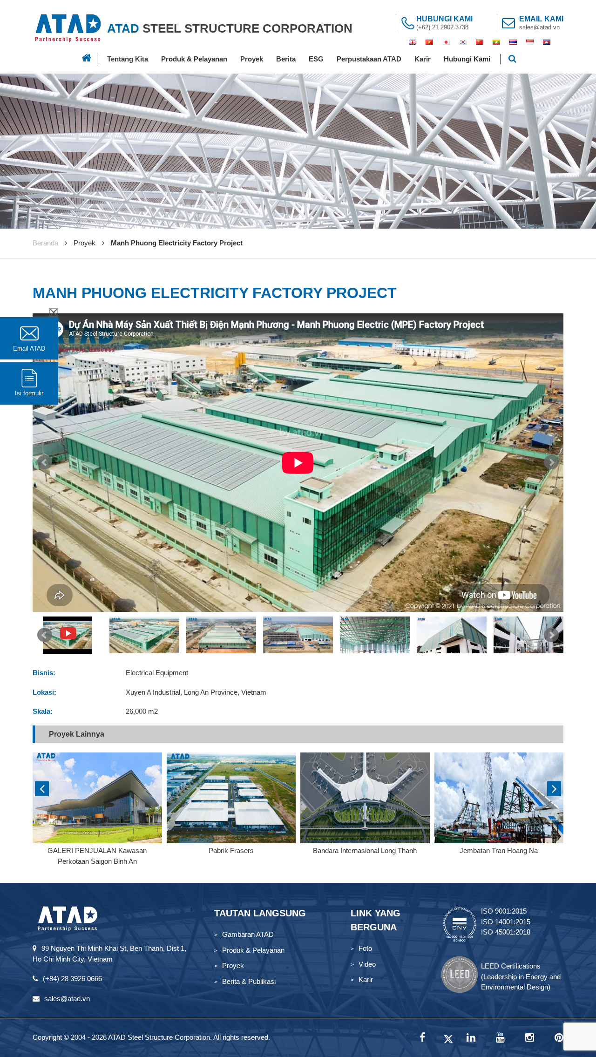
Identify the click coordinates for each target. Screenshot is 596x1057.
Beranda (45, 243)
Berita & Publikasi (249, 981)
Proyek (251, 59)
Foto (365, 948)
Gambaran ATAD (248, 934)
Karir (422, 59)
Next (551, 462)
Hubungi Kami (467, 59)
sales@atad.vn (539, 27)
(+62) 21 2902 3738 (442, 27)
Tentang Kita (127, 59)
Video (367, 964)
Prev (44, 462)
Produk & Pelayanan (194, 59)
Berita (286, 59)
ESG (316, 59)
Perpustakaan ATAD (369, 59)
